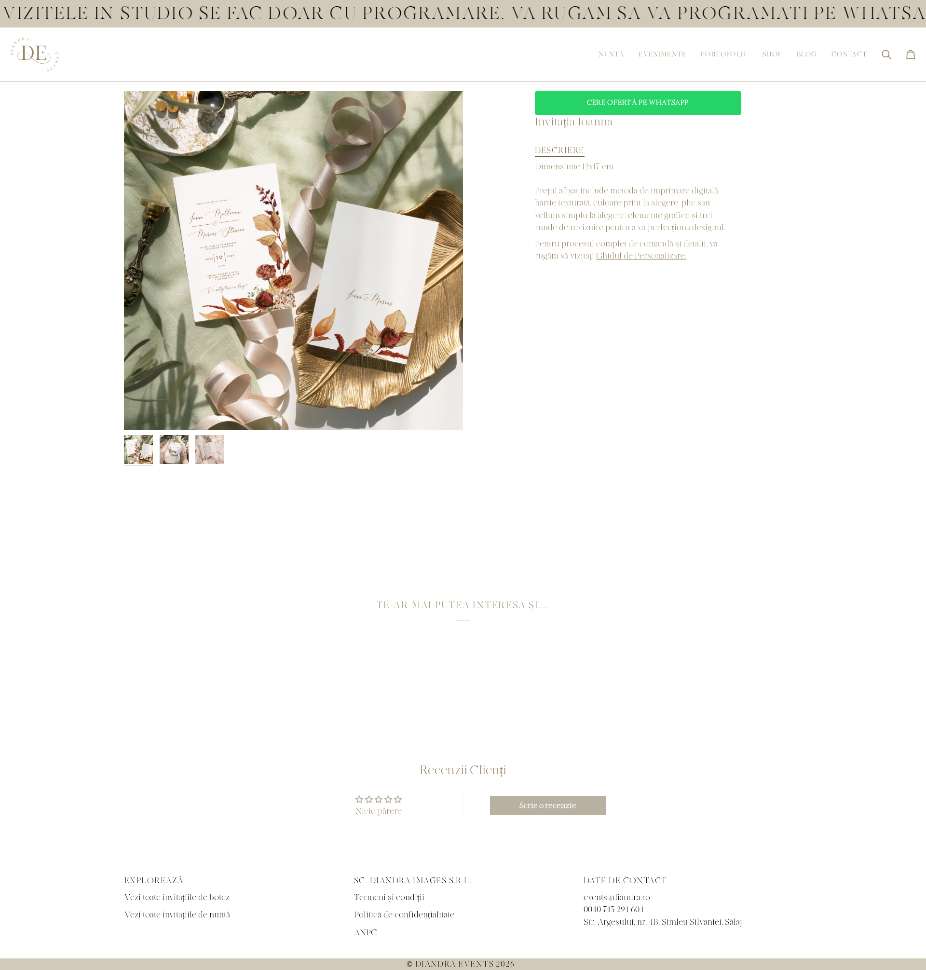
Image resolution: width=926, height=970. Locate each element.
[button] (611, 54)
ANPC (365, 932)
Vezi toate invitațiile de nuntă (177, 914)
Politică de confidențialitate (404, 914)
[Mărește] (293, 260)
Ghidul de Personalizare (640, 255)
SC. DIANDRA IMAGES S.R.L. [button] (413, 880)
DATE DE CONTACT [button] (625, 880)
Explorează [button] (154, 880)
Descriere (560, 150)
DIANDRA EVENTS (454, 964)
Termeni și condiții (389, 897)
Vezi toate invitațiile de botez (177, 897)
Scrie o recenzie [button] (547, 805)
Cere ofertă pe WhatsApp (638, 103)
